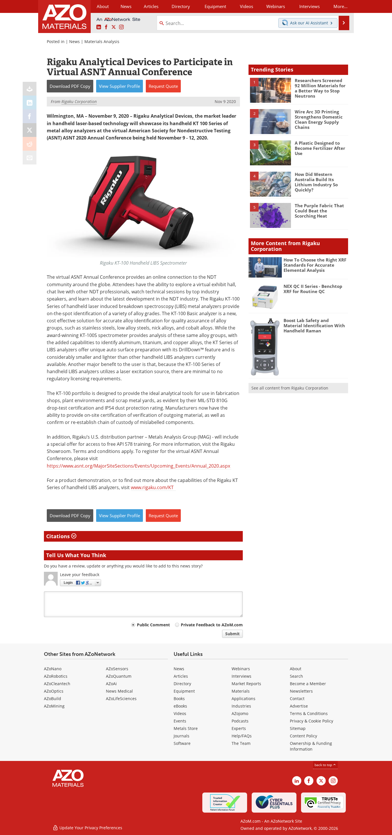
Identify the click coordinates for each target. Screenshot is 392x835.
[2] (270, 121)
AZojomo (240, 713)
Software (182, 743)
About (295, 668)
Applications (243, 698)
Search (296, 676)
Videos (180, 713)
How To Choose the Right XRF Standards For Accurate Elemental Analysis (315, 265)
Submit (232, 633)
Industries (241, 706)
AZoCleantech (57, 683)
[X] (29, 130)
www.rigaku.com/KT (153, 487)
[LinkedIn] (29, 102)
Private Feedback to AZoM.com (212, 624)
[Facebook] (29, 116)
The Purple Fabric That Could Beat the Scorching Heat (319, 211)
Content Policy (303, 736)
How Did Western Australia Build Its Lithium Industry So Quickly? (316, 182)
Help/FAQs (242, 736)
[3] (270, 152)
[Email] (29, 157)
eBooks (180, 706)
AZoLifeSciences (121, 698)
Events (180, 721)
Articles (181, 676)
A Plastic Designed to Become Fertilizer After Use (320, 148)
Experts (239, 728)
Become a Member (308, 683)
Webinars (241, 668)
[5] (270, 215)
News (74, 41)
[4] (270, 183)
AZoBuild (52, 698)
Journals (181, 736)
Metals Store (186, 728)
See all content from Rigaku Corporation (289, 388)
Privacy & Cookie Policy (311, 721)
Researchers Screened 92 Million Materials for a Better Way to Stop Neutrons (320, 88)
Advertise (299, 706)
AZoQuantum (118, 676)
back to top (324, 764)
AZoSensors (117, 668)
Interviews (241, 676)
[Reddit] (29, 144)
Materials (241, 691)
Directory (181, 6)
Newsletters (301, 691)
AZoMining (54, 706)
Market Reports (246, 683)
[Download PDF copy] (29, 89)
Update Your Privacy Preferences (90, 827)
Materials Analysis (101, 41)
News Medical (119, 691)
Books (179, 698)
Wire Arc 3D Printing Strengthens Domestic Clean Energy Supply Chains (319, 119)
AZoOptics (53, 691)
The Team (241, 743)
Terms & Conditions (309, 713)
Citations (58, 536)
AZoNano (52, 668)
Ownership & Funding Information (311, 746)
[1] (270, 89)
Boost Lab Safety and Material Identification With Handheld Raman (314, 325)
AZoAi (111, 683)
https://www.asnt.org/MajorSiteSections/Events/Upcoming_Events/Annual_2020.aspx (139, 466)
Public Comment (153, 624)
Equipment (184, 691)
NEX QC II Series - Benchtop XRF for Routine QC (313, 288)
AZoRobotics (55, 676)
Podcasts (240, 721)
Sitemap (298, 728)
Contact (297, 698)
